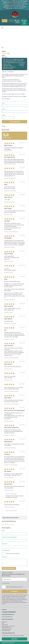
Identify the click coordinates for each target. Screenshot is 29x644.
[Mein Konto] (17, 21)
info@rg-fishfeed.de (8, 614)
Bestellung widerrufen (7, 629)
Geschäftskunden (6, 630)
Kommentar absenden (9, 568)
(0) (24, 23)
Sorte (3, 103)
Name (3, 530)
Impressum (4, 621)
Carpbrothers (6, 6)
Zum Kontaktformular (7, 616)
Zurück (3, 126)
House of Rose (8, 8)
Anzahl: (3, 115)
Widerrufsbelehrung (6, 627)
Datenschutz (5, 624)
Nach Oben (14, 638)
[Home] (15, 18)
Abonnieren (14, 591)
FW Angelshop (15, 64)
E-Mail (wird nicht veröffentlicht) (9, 537)
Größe (3, 109)
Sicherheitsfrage (6, 550)
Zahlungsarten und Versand (8, 626)
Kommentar (5, 556)
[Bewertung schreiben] (4, 53)
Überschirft (4, 543)
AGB (3, 623)
